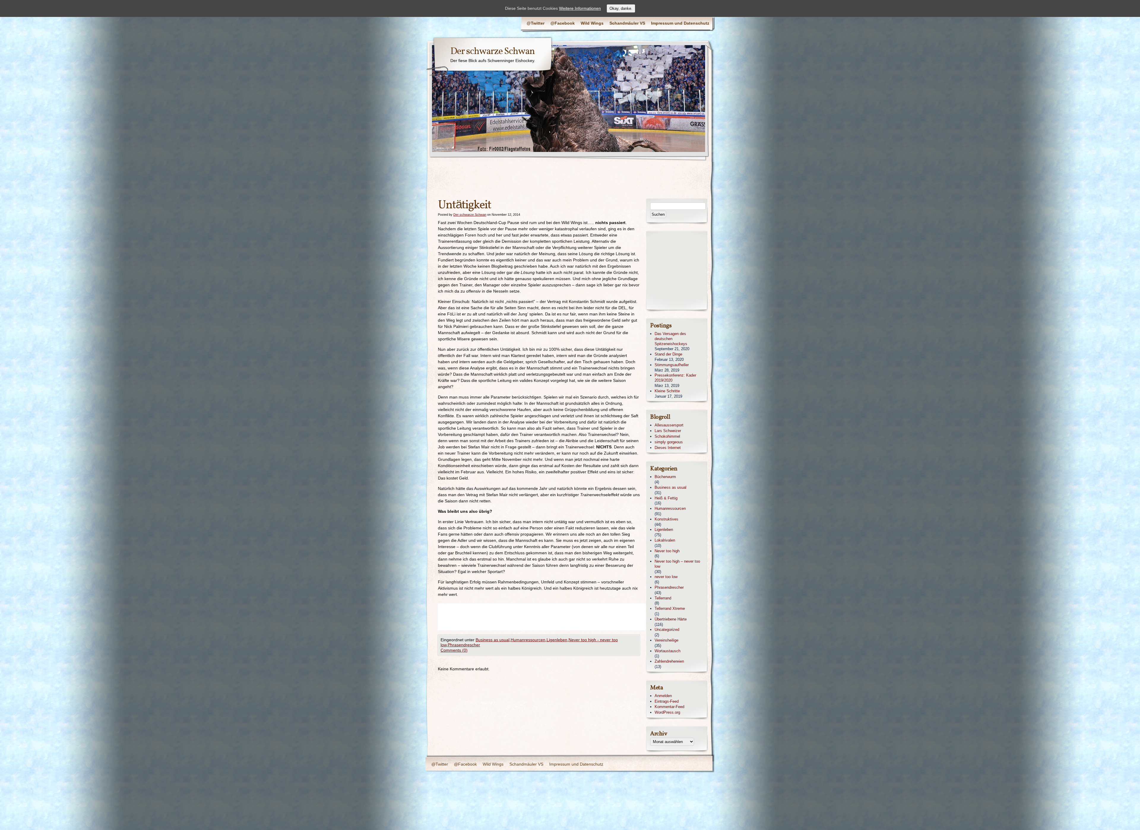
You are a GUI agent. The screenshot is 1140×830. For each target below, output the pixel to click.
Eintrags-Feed (667, 701)
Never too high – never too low (677, 564)
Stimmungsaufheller (672, 365)
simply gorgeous (669, 442)
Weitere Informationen (580, 8)
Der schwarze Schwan (492, 51)
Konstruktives (666, 519)
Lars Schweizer (668, 431)
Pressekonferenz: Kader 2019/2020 (675, 378)
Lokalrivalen (665, 540)
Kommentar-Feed (669, 706)
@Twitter (535, 23)
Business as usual (492, 639)
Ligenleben (557, 639)
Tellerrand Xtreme (670, 608)
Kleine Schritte (667, 391)
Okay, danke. (620, 8)
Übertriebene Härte (671, 619)
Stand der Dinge (668, 354)
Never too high (667, 551)
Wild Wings (592, 23)
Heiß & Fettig (666, 498)
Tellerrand (663, 598)
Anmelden (663, 695)
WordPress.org (667, 712)
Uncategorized (667, 629)
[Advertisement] (546, 617)
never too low (666, 577)
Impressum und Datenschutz (680, 23)
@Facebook (562, 23)
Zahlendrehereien (669, 661)
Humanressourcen (528, 639)
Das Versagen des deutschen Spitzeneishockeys (671, 338)
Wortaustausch (667, 651)
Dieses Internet (668, 447)
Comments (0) (454, 650)
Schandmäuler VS (627, 23)
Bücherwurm (665, 476)
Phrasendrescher (464, 644)
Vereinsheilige (666, 640)
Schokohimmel (667, 436)
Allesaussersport (669, 425)
